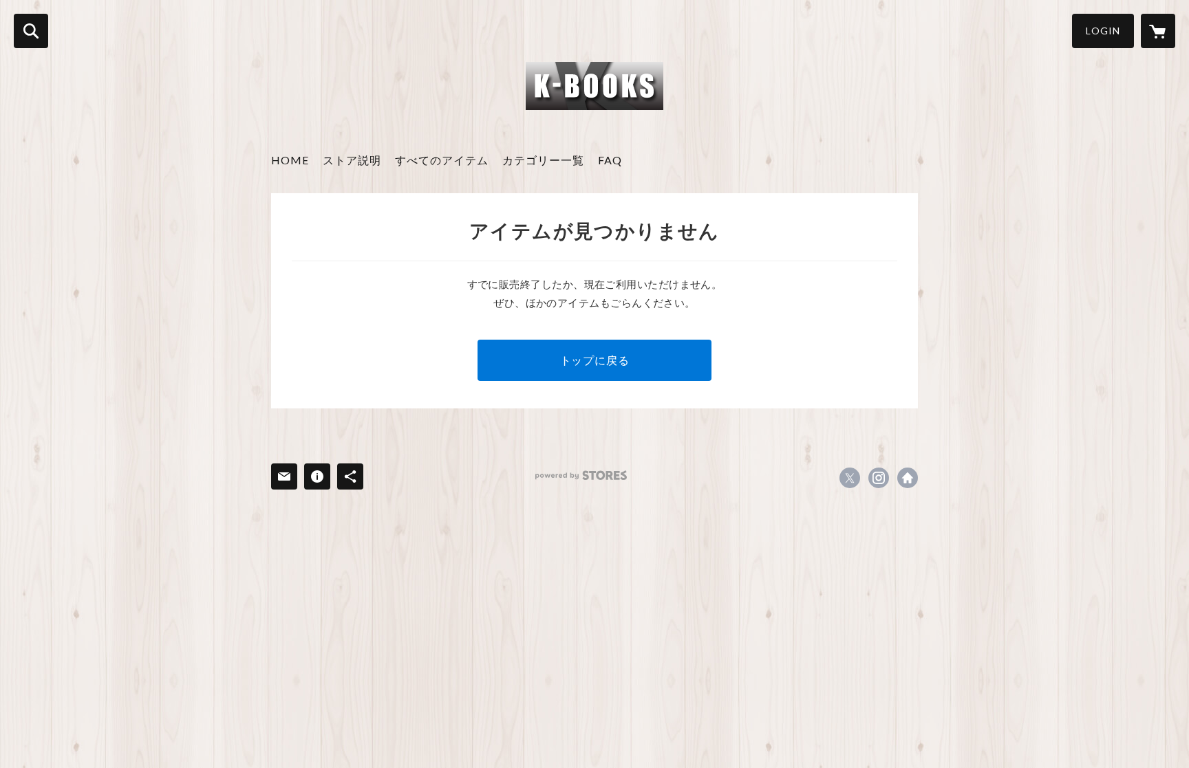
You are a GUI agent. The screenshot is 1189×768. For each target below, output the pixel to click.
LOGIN (1103, 30)
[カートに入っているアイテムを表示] (1158, 31)
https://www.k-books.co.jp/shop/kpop (907, 478)
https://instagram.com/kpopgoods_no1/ (878, 478)
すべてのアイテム (442, 159)
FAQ (610, 159)
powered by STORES (581, 475)
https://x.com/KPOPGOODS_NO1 (849, 478)
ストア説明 (352, 159)
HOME (290, 159)
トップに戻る (595, 359)
